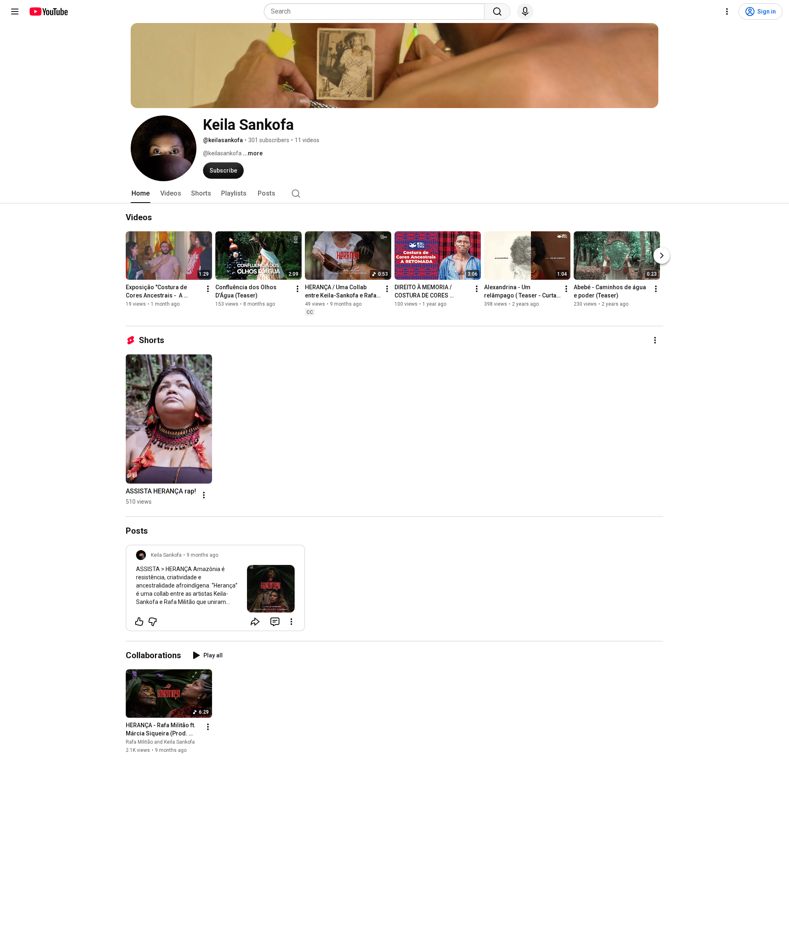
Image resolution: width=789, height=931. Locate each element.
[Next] (661, 255)
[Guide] (15, 11)
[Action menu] (291, 621)
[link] (215, 590)
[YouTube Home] (48, 11)
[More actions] (208, 289)
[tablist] (394, 193)
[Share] (255, 621)
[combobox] (376, 11)
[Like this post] (139, 621)
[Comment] (275, 621)
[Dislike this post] (152, 621)
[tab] (140, 193)
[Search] (497, 11)
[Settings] (727, 11)
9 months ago (202, 555)
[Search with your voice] (525, 11)
